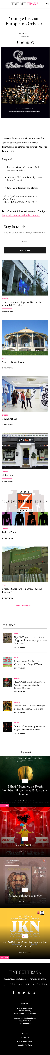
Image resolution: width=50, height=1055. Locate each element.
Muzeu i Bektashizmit (13, 362)
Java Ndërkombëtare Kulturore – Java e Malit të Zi (25, 944)
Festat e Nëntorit (25, 845)
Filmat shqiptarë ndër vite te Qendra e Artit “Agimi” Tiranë (28, 663)
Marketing (25, 1037)
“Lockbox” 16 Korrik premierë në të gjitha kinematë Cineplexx (29, 728)
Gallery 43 (7, 475)
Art (25, 13)
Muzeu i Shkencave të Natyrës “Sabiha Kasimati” (22, 590)
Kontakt (25, 1034)
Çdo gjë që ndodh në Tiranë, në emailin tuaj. (25, 232)
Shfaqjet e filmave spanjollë (25, 896)
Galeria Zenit (9, 532)
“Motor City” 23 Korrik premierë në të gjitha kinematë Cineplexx (29, 707)
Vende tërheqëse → (25, 606)
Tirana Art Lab (10, 419)
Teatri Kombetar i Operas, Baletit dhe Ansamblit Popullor (22, 304)
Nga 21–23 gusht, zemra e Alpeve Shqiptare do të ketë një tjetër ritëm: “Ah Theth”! (30, 640)
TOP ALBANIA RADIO (25, 1041)
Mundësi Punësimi (25, 1045)
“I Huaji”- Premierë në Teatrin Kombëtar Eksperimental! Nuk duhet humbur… (25, 790)
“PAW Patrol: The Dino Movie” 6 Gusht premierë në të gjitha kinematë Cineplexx (29, 685)
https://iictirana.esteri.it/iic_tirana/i (21, 215)
